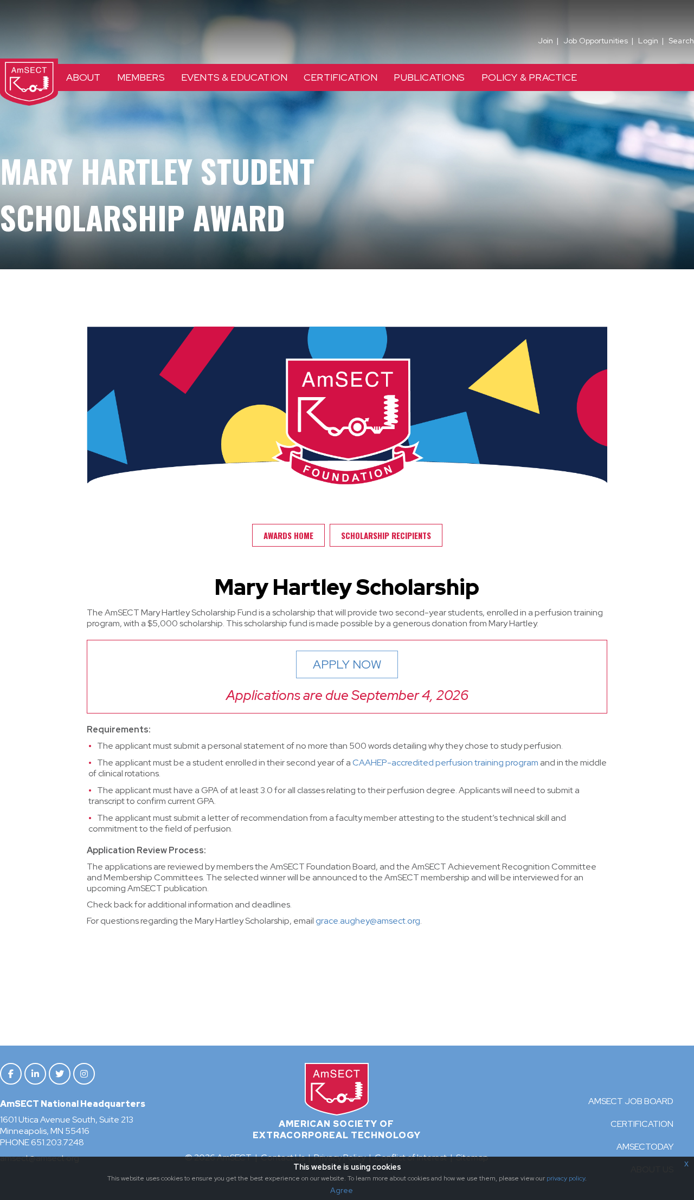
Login (648, 41)
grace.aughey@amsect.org (368, 920)
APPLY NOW (347, 664)
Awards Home (288, 535)
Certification (642, 1124)
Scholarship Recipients (386, 535)
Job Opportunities (595, 41)
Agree (341, 1190)
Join (546, 41)
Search (681, 41)
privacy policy (566, 1178)
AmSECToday (644, 1146)
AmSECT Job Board (630, 1101)
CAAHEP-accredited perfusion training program (445, 762)
